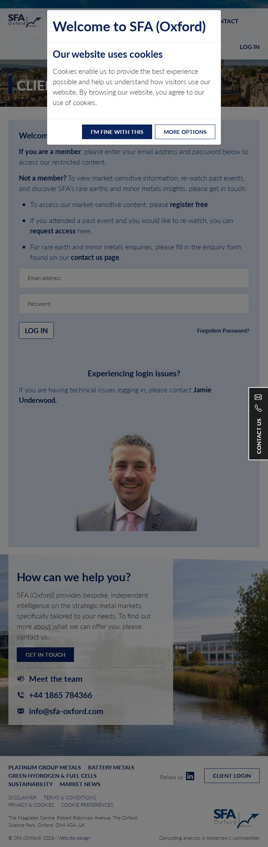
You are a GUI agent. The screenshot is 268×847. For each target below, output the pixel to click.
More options (185, 132)
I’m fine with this (117, 132)
